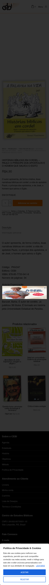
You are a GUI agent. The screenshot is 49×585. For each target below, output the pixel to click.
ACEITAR (24, 572)
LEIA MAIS (40, 565)
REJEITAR (24, 579)
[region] (24, 564)
